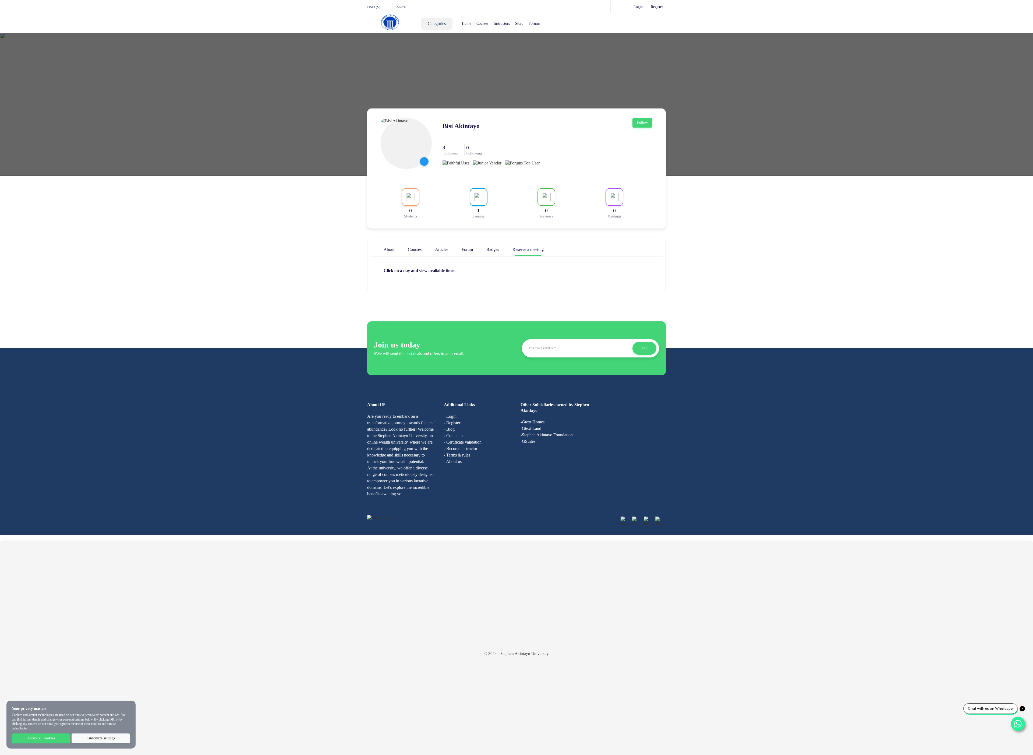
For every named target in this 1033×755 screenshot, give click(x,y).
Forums (534, 24)
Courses (482, 24)
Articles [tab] (441, 249)
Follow (642, 123)
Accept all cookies (41, 738)
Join (644, 348)
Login (638, 7)
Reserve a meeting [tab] (528, 249)
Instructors (502, 24)
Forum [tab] (467, 249)
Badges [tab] (492, 249)
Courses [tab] (415, 249)
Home (466, 24)
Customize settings (101, 738)
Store (519, 24)
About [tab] (389, 249)
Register (657, 7)
